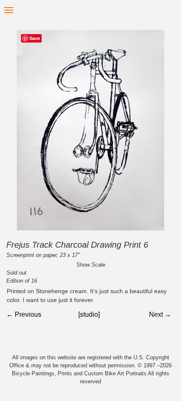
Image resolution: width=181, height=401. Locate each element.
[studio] (89, 314)
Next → (160, 314)
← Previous (23, 314)
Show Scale (90, 265)
